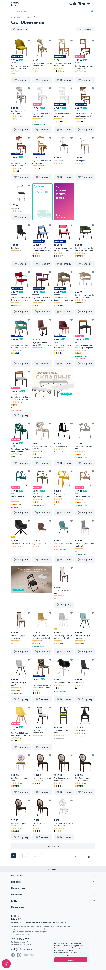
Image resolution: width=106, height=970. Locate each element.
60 (89, 856)
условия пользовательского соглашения (67, 951)
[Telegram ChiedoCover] (13, 955)
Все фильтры (22, 29)
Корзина (88, 4)
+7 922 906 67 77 (70, 4)
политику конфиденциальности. (67, 955)
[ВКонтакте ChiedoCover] (32, 955)
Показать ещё (53, 846)
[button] (93, 4)
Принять (70, 960)
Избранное (83, 4)
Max (79, 4)
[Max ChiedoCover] (19, 955)
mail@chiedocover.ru (22, 949)
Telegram (74, 4)
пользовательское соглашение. (68, 929)
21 (39, 856)
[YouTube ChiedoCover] (26, 955)
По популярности (84, 29)
